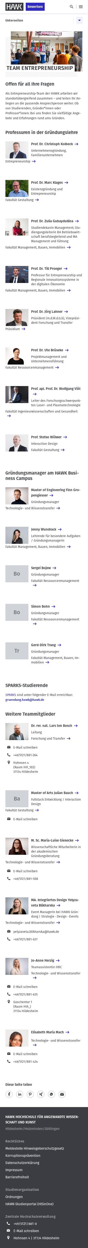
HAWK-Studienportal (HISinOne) (29, 1204)
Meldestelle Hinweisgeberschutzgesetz (34, 1149)
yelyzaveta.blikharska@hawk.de (36, 932)
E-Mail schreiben (25, 747)
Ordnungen (14, 1197)
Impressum (14, 1170)
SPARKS (10, 695)
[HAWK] (14, 7)
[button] (9, 1094)
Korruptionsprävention (22, 1156)
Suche (71, 6)
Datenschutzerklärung (22, 1163)
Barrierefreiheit (17, 1177)
